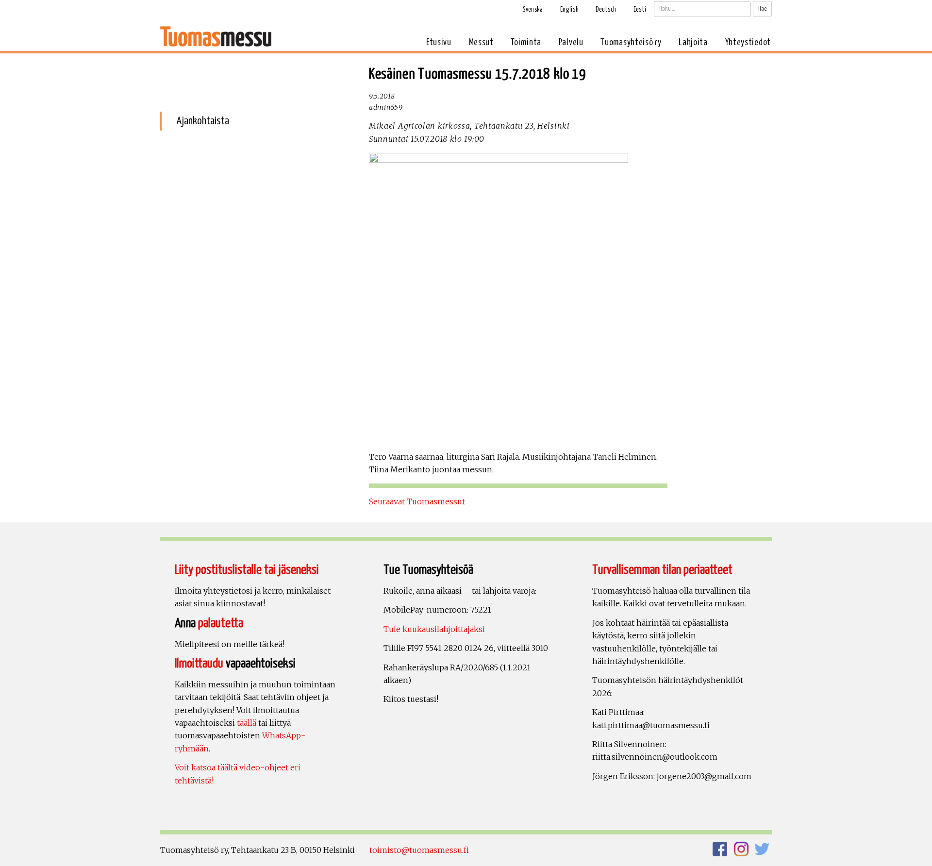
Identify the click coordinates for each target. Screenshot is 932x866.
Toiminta (526, 42)
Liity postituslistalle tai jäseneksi (247, 570)
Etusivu (438, 42)
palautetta (220, 623)
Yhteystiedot (748, 42)
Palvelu (571, 42)
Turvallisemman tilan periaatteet (662, 570)
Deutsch (606, 9)
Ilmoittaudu (199, 663)
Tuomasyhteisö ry (630, 42)
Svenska (533, 9)
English (569, 9)
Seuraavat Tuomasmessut (417, 501)
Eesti (640, 9)
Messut (481, 42)
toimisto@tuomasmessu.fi (419, 850)
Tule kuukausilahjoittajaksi (434, 629)
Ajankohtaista (202, 121)
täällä (246, 723)
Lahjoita (693, 42)
